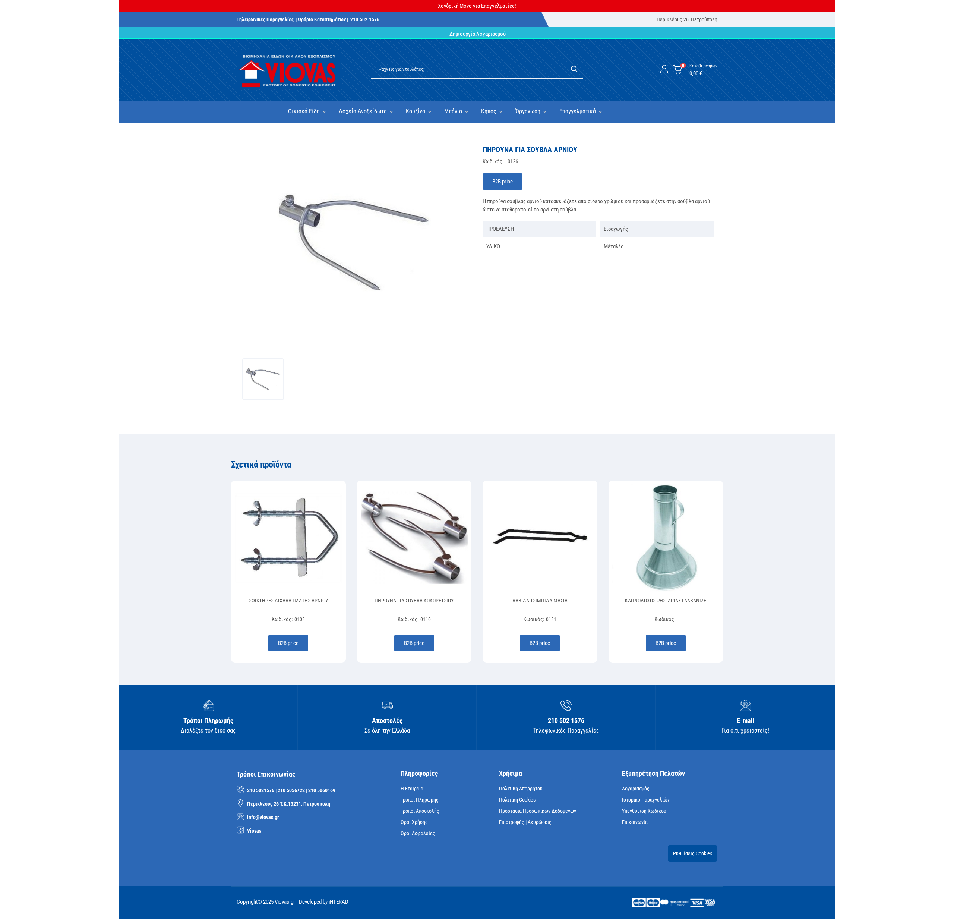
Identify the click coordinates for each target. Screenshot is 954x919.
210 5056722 (291, 790)
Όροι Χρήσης (414, 822)
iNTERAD (338, 901)
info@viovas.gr (263, 817)
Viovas (254, 831)
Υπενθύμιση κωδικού (644, 811)
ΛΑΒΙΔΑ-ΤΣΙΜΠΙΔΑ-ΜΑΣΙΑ (540, 601)
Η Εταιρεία (412, 788)
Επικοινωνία (635, 822)
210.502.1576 (364, 19)
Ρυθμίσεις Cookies (692, 853)
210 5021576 (260, 790)
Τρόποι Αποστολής (420, 811)
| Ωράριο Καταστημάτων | (322, 19)
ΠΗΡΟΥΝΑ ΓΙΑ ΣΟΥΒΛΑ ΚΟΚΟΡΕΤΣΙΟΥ (414, 601)
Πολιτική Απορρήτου (521, 788)
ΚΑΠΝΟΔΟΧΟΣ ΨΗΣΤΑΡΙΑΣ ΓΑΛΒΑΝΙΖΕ (665, 601)
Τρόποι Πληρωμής (420, 800)
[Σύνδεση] (664, 69)
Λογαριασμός (636, 788)
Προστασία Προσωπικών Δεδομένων (537, 811)
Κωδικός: (493, 161)
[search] (574, 70)
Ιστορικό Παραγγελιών (646, 800)
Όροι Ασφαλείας (418, 833)
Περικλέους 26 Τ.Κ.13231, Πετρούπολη (288, 804)
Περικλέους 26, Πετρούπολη (687, 19)
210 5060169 (321, 790)
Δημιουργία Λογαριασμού (477, 34)
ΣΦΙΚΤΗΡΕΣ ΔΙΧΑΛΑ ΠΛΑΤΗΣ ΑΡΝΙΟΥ (288, 601)
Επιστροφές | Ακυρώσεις (525, 822)
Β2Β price (502, 181)
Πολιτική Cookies (517, 800)
